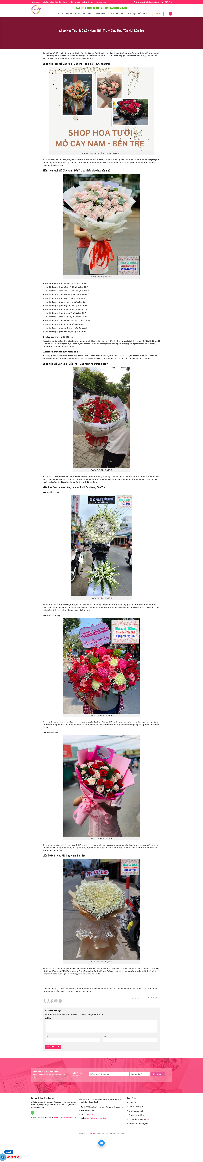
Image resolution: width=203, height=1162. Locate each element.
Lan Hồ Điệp (131, 14)
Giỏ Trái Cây (71, 14)
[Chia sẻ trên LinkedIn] (60, 1001)
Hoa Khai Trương (85, 14)
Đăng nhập (159, 13)
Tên (47, 1036)
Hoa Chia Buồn (117, 14)
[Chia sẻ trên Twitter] (48, 1001)
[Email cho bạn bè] (52, 1001)
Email (105, 1036)
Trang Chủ (60, 14)
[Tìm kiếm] (170, 14)
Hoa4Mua (93, 1134)
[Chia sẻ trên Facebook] (44, 1001)
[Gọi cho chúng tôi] (32, 1113)
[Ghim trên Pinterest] (56, 1001)
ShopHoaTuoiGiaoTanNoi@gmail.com (65, 1117)
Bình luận (48, 1018)
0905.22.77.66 (89, 1114)
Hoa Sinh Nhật (101, 14)
